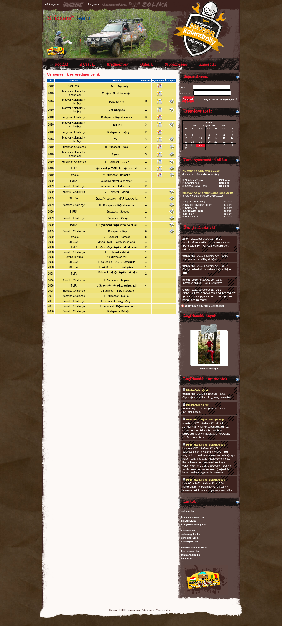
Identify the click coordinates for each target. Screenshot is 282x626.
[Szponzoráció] (177, 63)
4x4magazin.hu (189, 541)
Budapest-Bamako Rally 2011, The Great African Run (56, 51)
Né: (183, 87)
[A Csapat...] (88, 63)
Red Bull (134, 4)
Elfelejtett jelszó (228, 99)
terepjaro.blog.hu (190, 555)
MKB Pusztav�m (209, 368)
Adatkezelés (148, 610)
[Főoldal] (62, 63)
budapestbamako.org (193, 517)
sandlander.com (190, 538)
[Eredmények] (118, 63)
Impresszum (134, 610)
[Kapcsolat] (208, 63)
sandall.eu (186, 558)
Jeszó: (185, 93)
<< (194, 125)
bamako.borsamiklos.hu (194, 547)
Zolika (154, 4)
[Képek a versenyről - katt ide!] (171, 103)
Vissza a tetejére (164, 610)
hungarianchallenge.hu (193, 524)
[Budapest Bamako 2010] (203, 593)
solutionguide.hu (190, 534)
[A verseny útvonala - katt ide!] (159, 87)
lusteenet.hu (188, 530)
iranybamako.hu (190, 551)
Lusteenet (114, 4)
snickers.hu (187, 511)
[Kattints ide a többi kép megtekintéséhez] (209, 363)
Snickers (68, 17)
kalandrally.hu (188, 521)
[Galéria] (147, 63)
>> (223, 125)
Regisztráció (211, 99)
